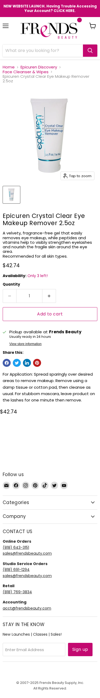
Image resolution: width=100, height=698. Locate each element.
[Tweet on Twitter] (17, 363)
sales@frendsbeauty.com (27, 553)
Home (9, 67)
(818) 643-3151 (16, 547)
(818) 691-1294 (16, 569)
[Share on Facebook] (7, 363)
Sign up (80, 649)
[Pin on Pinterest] (37, 363)
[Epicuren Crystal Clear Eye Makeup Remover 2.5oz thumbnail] (11, 194)
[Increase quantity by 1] (49, 296)
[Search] (90, 50)
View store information (25, 344)
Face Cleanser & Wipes (26, 72)
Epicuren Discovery (39, 67)
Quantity (11, 284)
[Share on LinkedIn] (27, 363)
